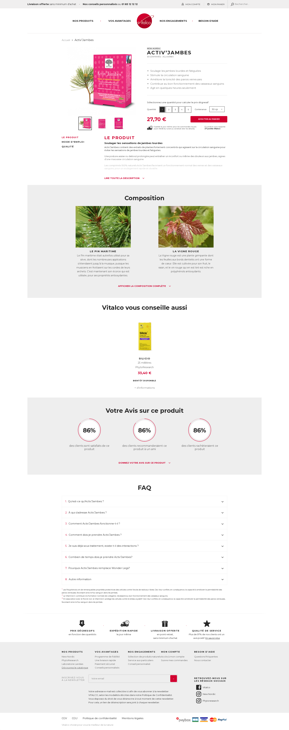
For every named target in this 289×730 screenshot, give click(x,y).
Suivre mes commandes (174, 660)
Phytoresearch (211, 700)
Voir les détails (188, 129)
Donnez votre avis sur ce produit (142, 463)
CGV (64, 718)
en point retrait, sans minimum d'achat (165, 634)
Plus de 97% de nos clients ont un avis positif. (206, 634)
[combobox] (217, 109)
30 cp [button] (215, 109)
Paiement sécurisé (105, 664)
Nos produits (83, 20)
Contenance (200, 109)
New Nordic (154, 48)
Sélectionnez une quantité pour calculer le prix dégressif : (178, 102)
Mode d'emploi (73, 141)
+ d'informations (144, 387)
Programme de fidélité (107, 656)
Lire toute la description (122, 178)
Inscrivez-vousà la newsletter (73, 679)
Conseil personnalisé (139, 664)
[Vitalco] (144, 26)
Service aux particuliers (140, 660)
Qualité (68, 146)
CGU (75, 718)
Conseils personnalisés (107, 667)
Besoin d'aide (208, 20)
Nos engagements (173, 20)
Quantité (151, 109)
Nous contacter (202, 660)
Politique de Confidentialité (157, 695)
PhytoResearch (70, 660)
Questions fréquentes (206, 656)
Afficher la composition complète (142, 286)
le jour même (124, 632)
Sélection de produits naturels (144, 656)
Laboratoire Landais (72, 664)
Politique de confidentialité (100, 718)
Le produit (70, 137)
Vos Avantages (119, 20)
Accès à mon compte (172, 656)
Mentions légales (132, 718)
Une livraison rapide (105, 660)
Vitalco (206, 687)
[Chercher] (231, 4)
